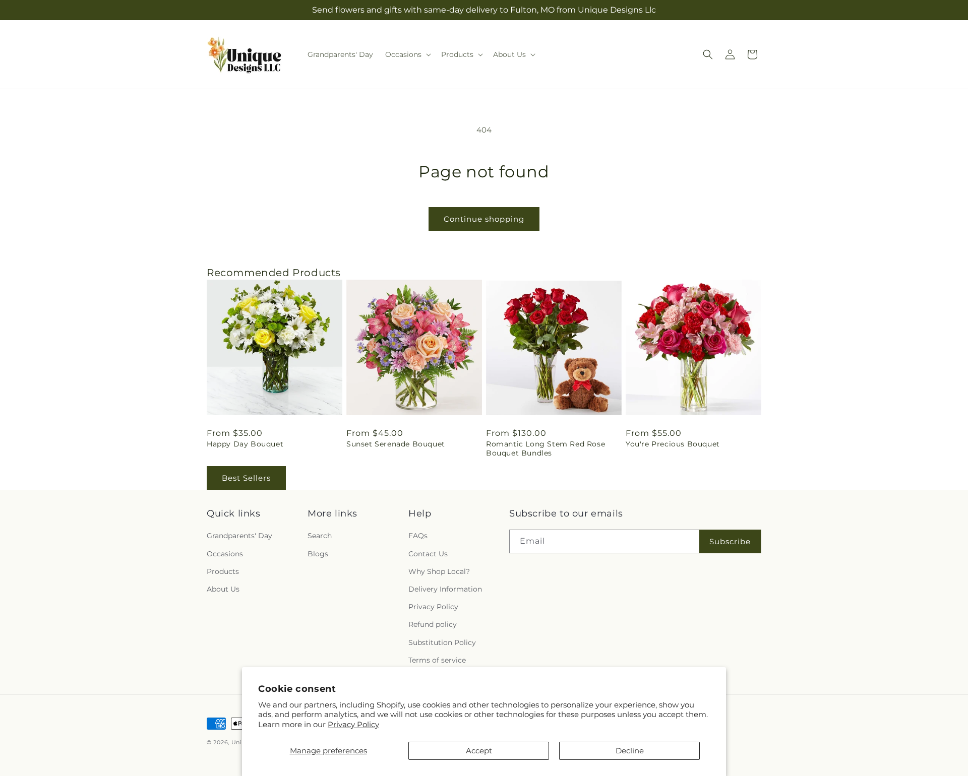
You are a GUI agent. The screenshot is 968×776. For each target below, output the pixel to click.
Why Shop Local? (439, 571)
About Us (223, 589)
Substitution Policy (442, 642)
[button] (407, 54)
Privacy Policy (353, 724)
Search (320, 536)
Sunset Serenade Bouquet (395, 443)
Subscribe (730, 541)
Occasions (225, 553)
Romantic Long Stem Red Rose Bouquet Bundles (545, 448)
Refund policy (432, 624)
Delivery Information (445, 589)
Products (223, 571)
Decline (630, 750)
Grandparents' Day (239, 536)
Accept (479, 750)
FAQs (418, 536)
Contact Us (428, 553)
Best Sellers (246, 478)
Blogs (318, 553)
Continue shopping (484, 219)
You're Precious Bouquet (673, 443)
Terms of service (437, 660)
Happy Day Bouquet (245, 443)
